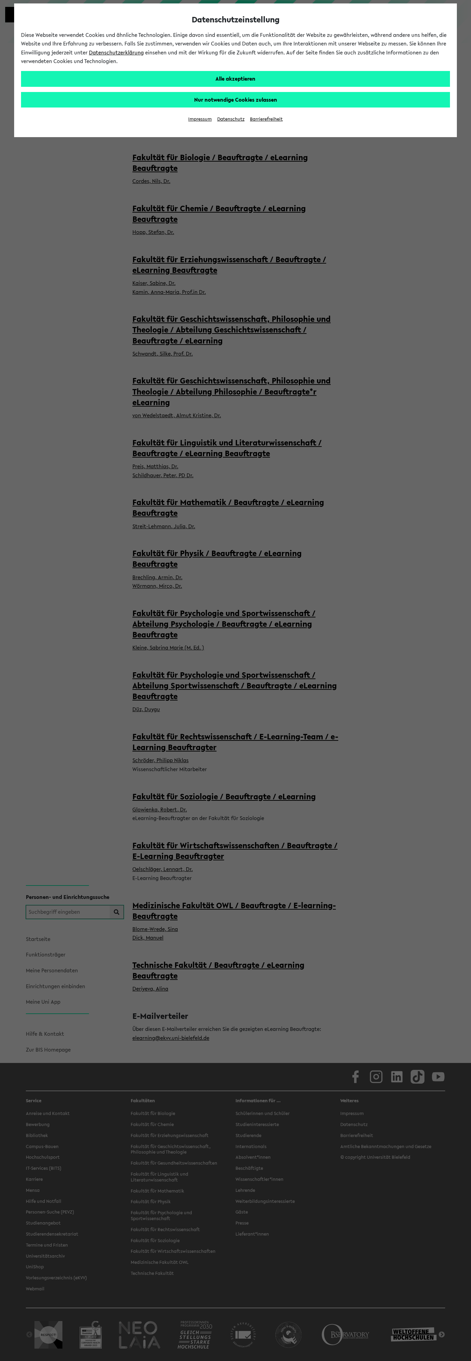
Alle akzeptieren (235, 78)
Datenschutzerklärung (116, 52)
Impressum (200, 119)
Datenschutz (230, 119)
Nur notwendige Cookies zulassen (235, 99)
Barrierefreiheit (266, 119)
